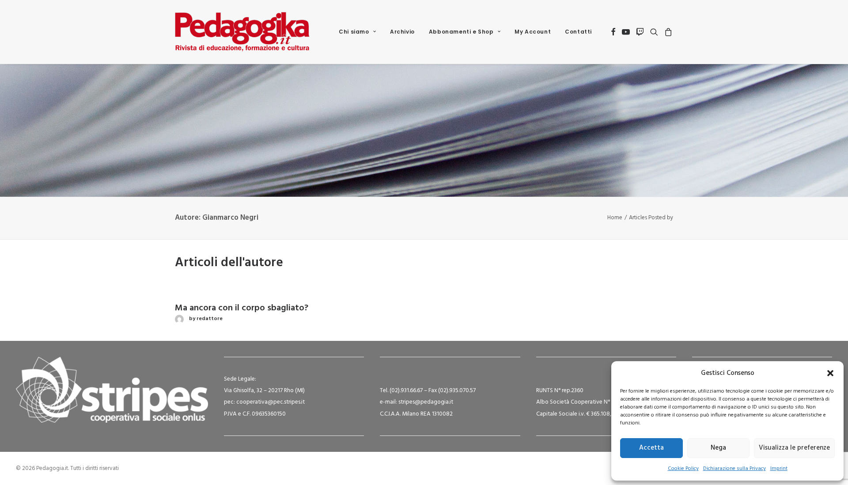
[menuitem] (357, 32)
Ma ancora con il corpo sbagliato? (241, 308)
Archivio (402, 31)
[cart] (667, 32)
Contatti (578, 31)
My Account (533, 31)
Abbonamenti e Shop (461, 31)
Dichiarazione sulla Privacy (734, 468)
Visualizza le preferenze (794, 448)
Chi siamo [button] (354, 31)
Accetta (651, 448)
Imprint (778, 468)
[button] (830, 373)
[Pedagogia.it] (242, 32)
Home (614, 217)
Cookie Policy (683, 468)
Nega (718, 448)
